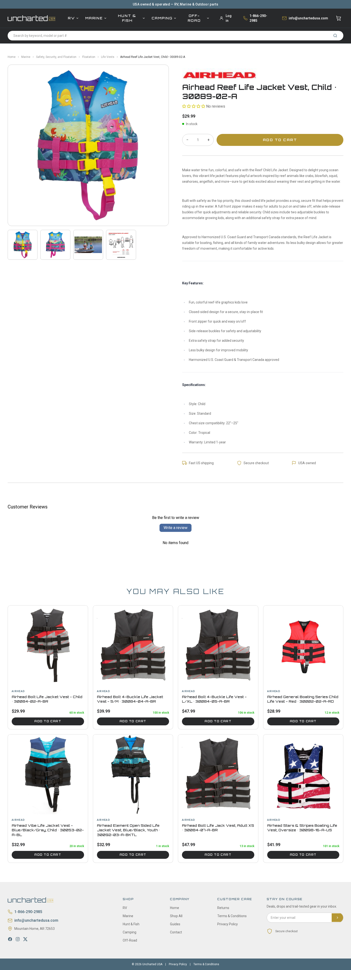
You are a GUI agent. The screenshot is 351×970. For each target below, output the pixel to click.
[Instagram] (17, 939)
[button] (193, 106)
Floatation (88, 57)
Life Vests (107, 57)
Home (12, 57)
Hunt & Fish (127, 18)
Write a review (175, 527)
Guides (175, 924)
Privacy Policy (227, 924)
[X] (25, 939)
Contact (176, 932)
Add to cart (47, 721)
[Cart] (338, 18)
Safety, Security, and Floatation (56, 57)
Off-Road (194, 18)
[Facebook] (10, 939)
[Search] (335, 35)
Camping (162, 18)
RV (71, 18)
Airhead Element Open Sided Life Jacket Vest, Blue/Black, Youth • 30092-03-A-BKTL (128, 830)
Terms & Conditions (232, 916)
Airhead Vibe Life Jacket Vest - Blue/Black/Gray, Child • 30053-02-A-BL (48, 830)
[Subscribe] (337, 917)
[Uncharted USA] (31, 18)
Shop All (176, 916)
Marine (94, 18)
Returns (223, 908)
